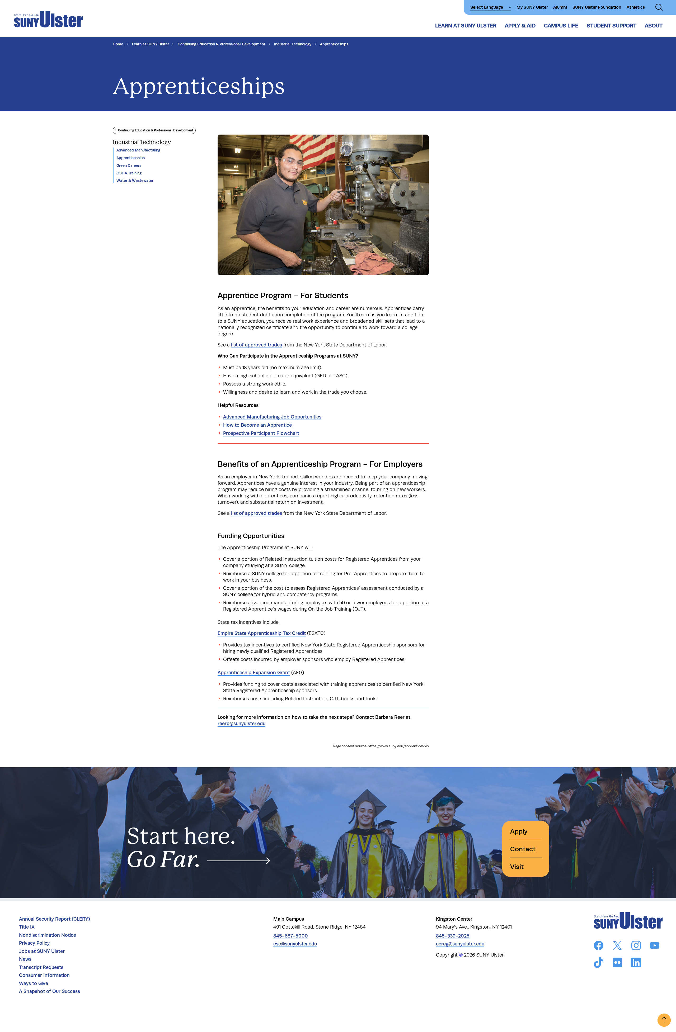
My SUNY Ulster (532, 7)
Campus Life (561, 25)
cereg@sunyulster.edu (460, 944)
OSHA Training (129, 173)
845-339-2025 (453, 936)
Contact (523, 849)
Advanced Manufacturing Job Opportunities (272, 417)
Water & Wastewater (134, 180)
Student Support (611, 25)
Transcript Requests (41, 967)
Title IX (27, 927)
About (654, 25)
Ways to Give (33, 983)
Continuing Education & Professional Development (221, 44)
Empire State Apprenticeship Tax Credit (262, 633)
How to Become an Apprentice (257, 425)
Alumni (560, 7)
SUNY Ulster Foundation (596, 7)
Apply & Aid (520, 25)
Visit (517, 867)
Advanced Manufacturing (138, 150)
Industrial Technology (292, 44)
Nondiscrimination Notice (47, 935)
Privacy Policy (34, 943)
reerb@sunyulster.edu (241, 723)
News (25, 959)
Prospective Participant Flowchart (261, 433)
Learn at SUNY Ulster (465, 25)
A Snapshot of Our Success (49, 991)
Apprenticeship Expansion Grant (254, 672)
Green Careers (128, 165)
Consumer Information (44, 975)
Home (118, 44)
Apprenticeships (130, 158)
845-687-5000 (290, 936)
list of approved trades (256, 345)
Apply (519, 831)
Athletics (636, 7)
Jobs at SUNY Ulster (42, 951)
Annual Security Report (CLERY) (54, 919)
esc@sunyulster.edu (295, 944)
